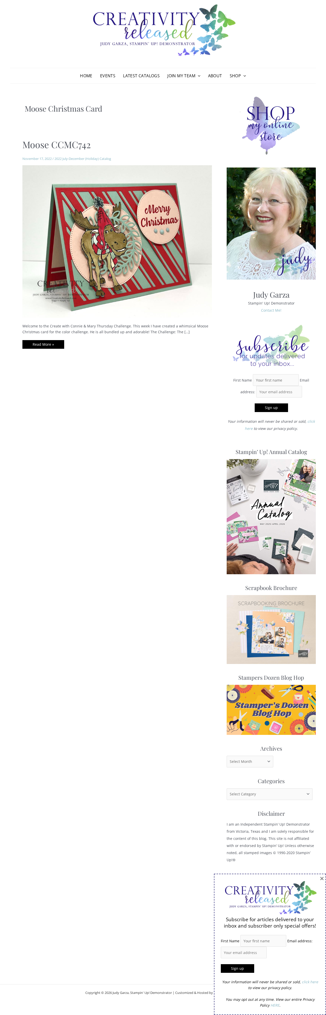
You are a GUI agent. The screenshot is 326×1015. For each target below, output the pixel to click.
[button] (197, 76)
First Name (242, 380)
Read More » (43, 345)
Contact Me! (271, 310)
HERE (274, 1005)
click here (310, 981)
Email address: (300, 940)
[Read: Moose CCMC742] (117, 241)
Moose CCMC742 (56, 144)
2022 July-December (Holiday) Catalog (83, 158)
